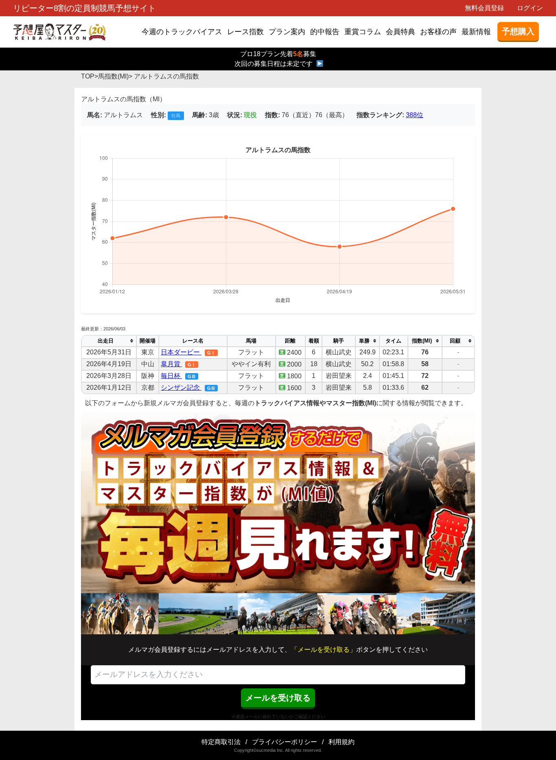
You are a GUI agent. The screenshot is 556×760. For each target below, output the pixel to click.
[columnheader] (108, 341)
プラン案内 (287, 32)
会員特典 (400, 32)
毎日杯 (171, 375)
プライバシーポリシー (284, 741)
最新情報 (476, 32)
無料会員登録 (484, 7)
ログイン (530, 7)
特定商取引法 (221, 741)
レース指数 (245, 32)
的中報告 (324, 32)
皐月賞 (171, 363)
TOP (87, 76)
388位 (414, 114)
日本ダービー (181, 352)
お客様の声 (438, 32)
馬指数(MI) (113, 76)
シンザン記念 (181, 387)
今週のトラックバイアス (182, 32)
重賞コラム (362, 32)
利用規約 (341, 741)
